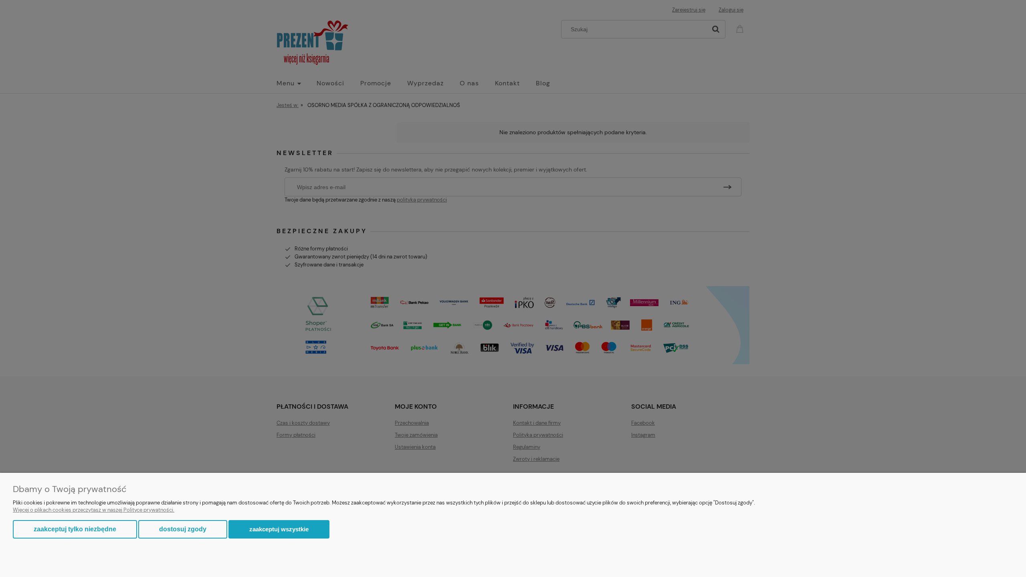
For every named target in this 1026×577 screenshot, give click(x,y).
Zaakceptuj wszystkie (279, 529)
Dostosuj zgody (182, 529)
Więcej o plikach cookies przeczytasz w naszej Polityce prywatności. (93, 509)
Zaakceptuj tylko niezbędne (75, 529)
